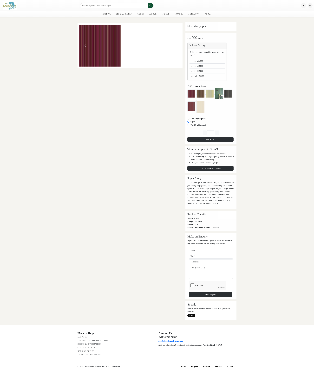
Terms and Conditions (89, 355)
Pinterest (230, 366)
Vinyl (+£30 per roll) (198, 125)
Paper (192, 122)
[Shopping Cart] (303, 5)
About (208, 14)
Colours (153, 14)
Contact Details (86, 348)
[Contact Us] (310, 5)
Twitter (183, 366)
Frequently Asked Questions (93, 340)
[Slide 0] (130, 64)
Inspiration (194, 14)
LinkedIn (218, 366)
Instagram (194, 366)
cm (197, 224)
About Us (82, 337)
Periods (167, 14)
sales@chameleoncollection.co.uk (170, 341)
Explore (107, 14)
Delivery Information (89, 344)
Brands (179, 14)
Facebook (206, 366)
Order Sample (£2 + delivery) (210, 168)
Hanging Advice (86, 351)
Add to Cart (210, 139)
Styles (140, 14)
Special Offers (124, 14)
